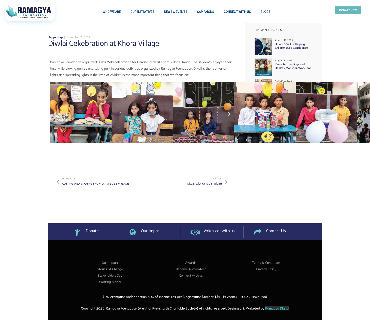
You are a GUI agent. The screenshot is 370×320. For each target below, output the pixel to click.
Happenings (55, 38)
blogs (265, 11)
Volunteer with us (219, 230)
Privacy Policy (266, 269)
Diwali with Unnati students (207, 181)
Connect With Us (237, 11)
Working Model (110, 282)
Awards (190, 263)
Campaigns (205, 11)
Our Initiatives (142, 11)
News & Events (175, 11)
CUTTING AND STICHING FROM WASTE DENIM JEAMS (93, 181)
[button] (348, 10)
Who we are (112, 11)
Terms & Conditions (266, 263)
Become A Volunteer (191, 269)
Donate (92, 230)
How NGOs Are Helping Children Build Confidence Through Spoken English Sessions (291, 46)
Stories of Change (110, 269)
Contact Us (276, 230)
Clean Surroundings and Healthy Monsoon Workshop (293, 66)
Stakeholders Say (110, 276)
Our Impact (151, 230)
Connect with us (191, 276)
